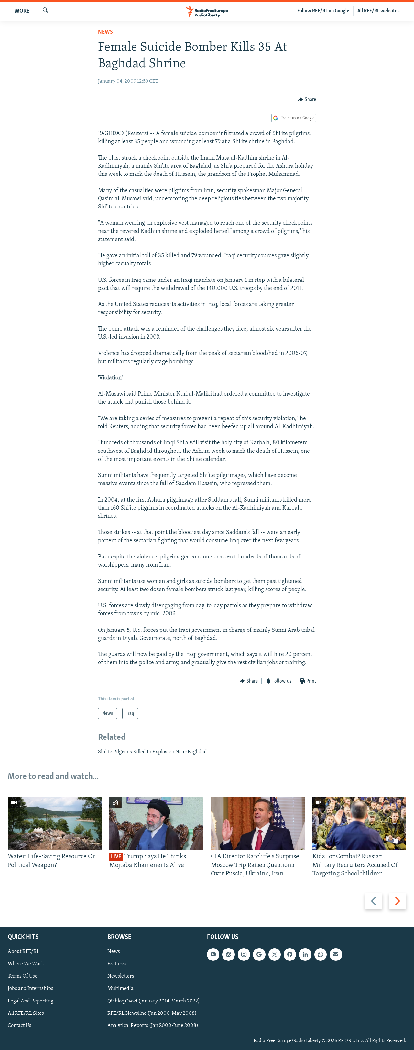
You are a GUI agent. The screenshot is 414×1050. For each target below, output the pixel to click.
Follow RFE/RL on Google (323, 11)
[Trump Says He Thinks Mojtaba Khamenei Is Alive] (156, 823)
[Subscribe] (336, 955)
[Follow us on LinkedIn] (305, 955)
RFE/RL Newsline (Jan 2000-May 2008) (152, 1013)
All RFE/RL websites (378, 11)
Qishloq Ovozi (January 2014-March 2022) (153, 1001)
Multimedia (120, 989)
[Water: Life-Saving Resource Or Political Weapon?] (55, 823)
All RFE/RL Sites (26, 1013)
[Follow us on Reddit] (228, 955)
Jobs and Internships (30, 989)
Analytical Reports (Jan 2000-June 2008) (152, 1025)
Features (116, 964)
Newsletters (120, 976)
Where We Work (26, 964)
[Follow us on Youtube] (213, 955)
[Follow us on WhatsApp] (320, 955)
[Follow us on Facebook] (290, 955)
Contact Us (19, 1025)
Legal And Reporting (30, 1001)
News (105, 32)
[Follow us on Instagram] (244, 955)
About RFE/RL (23, 952)
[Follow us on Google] (259, 955)
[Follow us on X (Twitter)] (274, 955)
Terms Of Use (23, 976)
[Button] (307, 99)
